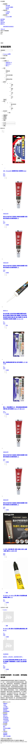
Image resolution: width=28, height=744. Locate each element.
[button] (14, 9)
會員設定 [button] (11, 26)
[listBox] (14, 128)
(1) (8, 64)
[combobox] (14, 47)
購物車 (2, 20)
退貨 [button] (8, 26)
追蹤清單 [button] (5, 26)
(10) (9, 62)
